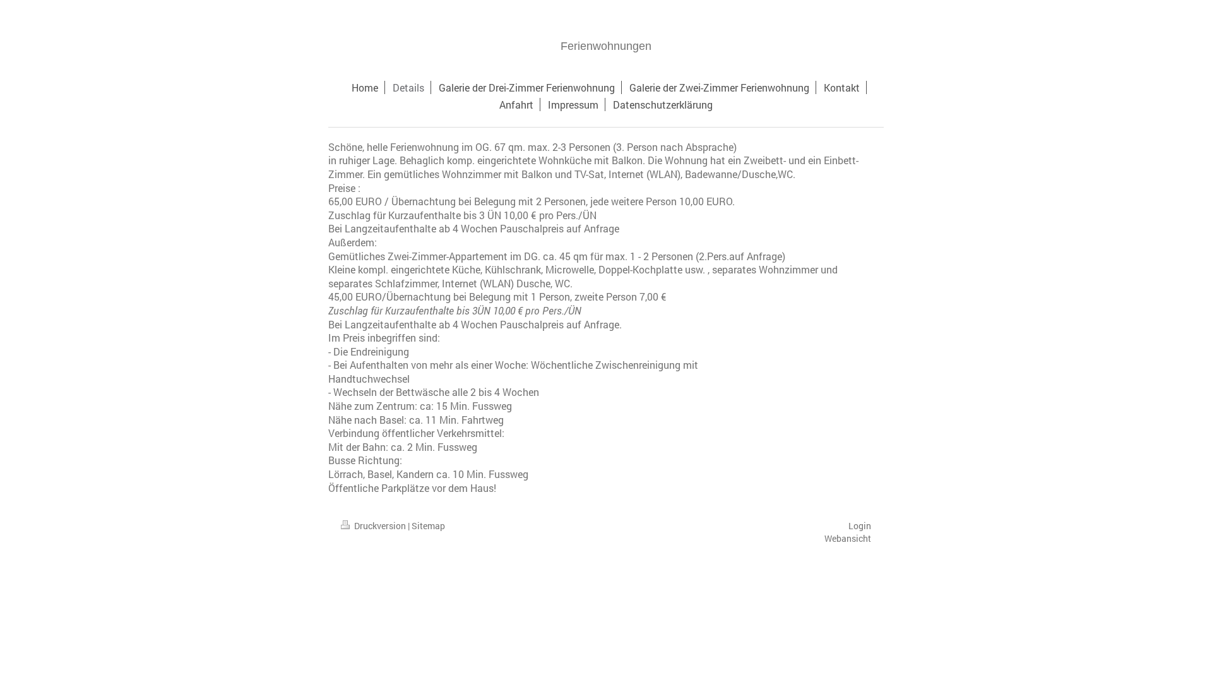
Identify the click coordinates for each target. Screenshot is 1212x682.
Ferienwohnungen (606, 46)
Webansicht (847, 538)
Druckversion (380, 526)
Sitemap (428, 526)
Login (859, 526)
